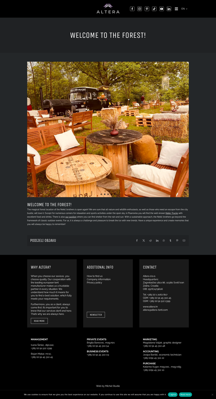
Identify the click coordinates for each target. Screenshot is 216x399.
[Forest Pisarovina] (108, 129)
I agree (172, 394)
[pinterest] (147, 9)
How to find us (95, 276)
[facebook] (132, 9)
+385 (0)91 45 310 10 (153, 370)
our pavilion (70, 217)
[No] (212, 394)
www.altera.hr (150, 306)
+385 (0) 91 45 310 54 (98, 345)
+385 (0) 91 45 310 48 (154, 345)
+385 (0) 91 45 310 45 (160, 297)
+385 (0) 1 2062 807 (157, 294)
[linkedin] (169, 9)
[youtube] (161, 9)
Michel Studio (112, 386)
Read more (185, 394)
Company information (98, 279)
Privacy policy (94, 282)
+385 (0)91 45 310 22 (153, 358)
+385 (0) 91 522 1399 (159, 301)
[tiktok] (154, 9)
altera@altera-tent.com (155, 310)
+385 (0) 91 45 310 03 (98, 354)
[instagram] (139, 9)
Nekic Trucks (172, 213)
